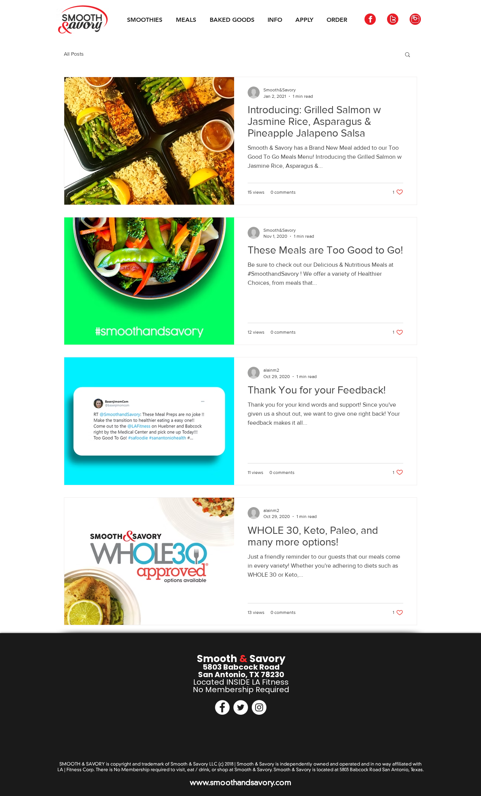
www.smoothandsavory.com (240, 782)
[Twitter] (240, 707)
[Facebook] (222, 707)
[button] (407, 55)
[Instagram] (259, 707)
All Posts (74, 54)
